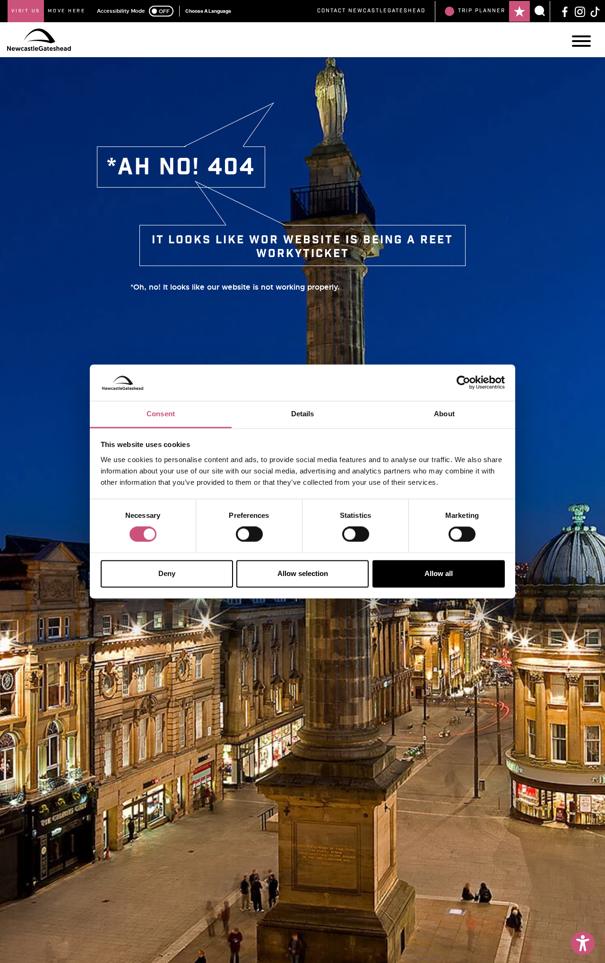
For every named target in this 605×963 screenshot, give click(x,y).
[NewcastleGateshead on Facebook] (565, 11)
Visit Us (25, 11)
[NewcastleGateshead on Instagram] (580, 11)
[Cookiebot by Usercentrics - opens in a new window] (463, 383)
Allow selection (302, 573)
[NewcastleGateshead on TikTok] (595, 11)
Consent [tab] (161, 414)
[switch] (249, 534)
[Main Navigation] (581, 41)
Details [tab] (302, 414)
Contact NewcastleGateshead (371, 11)
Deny (166, 573)
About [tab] (444, 414)
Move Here (67, 11)
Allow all (438, 573)
